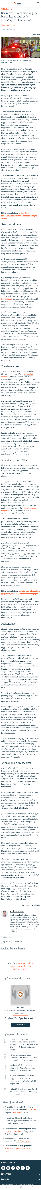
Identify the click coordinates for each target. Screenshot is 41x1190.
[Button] (35, 34)
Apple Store (16, 1113)
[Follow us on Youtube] (3, 1168)
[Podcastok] (21, 1187)
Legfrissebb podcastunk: (17, 978)
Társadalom (6, 9)
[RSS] (18, 1168)
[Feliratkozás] (28, 1168)
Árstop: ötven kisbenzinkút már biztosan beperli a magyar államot (19, 215)
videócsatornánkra (23, 1141)
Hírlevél (9, 1187)
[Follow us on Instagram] (13, 1168)
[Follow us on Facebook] (8, 1168)
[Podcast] (23, 1168)
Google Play (31, 1110)
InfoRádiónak (6, 299)
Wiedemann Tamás (8, 25)
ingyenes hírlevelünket (14, 1132)
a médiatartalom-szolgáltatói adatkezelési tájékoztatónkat (21, 967)
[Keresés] (33, 1187)
